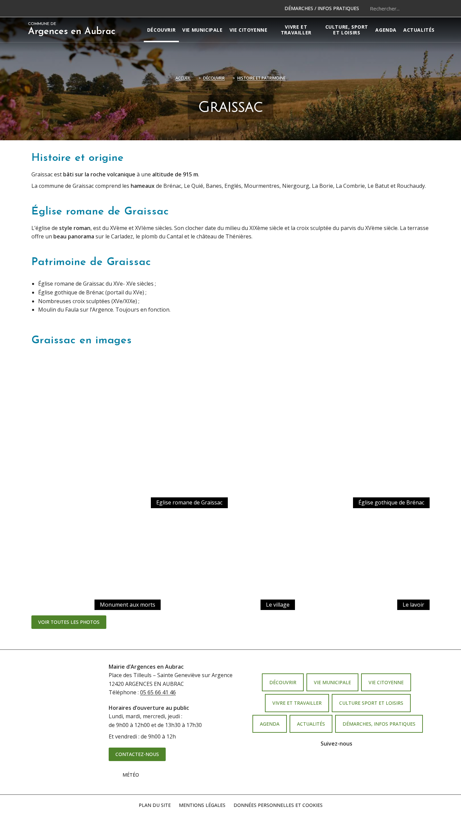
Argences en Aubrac (71, 29)
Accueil (183, 78)
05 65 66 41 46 (158, 692)
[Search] (424, 8)
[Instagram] (345, 764)
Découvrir (214, 78)
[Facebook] (327, 764)
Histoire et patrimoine (261, 78)
